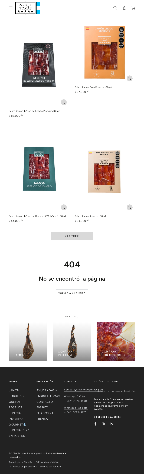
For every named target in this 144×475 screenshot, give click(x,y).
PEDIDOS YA (45, 413)
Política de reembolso (47, 462)
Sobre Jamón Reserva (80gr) (90, 216)
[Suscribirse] (133, 391)
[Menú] (10, 8)
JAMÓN (14, 390)
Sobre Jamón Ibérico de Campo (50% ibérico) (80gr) (37, 216)
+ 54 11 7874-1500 (75, 401)
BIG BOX (42, 407)
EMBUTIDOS (17, 396)
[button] (115, 8)
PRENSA (42, 418)
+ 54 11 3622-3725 (75, 412)
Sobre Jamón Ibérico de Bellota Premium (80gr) (35, 111)
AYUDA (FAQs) (47, 390)
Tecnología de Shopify (20, 462)
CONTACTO (45, 401)
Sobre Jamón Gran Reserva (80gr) (93, 87)
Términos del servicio (49, 466)
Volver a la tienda (72, 293)
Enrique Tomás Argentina (31, 453)
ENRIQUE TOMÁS (48, 396)
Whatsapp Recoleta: (76, 407)
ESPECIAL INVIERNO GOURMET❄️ (18, 418)
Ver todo (72, 236)
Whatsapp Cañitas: (75, 396)
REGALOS (15, 407)
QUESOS (15, 401)
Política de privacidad (23, 466)
